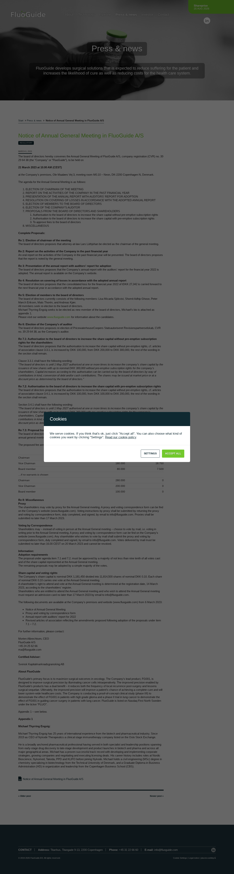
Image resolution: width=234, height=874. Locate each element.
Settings (150, 453)
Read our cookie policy (120, 437)
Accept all (173, 453)
